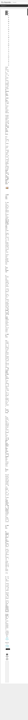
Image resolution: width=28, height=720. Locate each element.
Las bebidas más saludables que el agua (8, 38)
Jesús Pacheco (7, 639)
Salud (7, 646)
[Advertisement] (16, 32)
